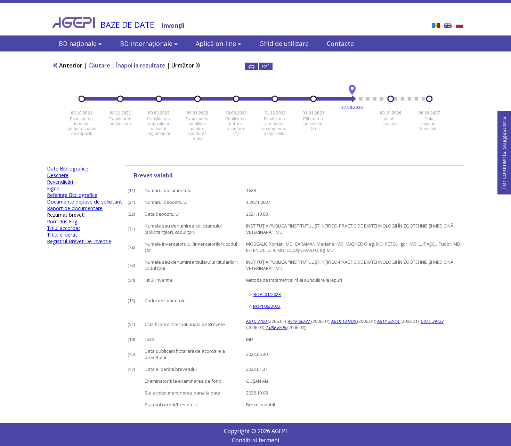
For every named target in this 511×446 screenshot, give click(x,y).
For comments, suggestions (504, 153)
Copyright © (241, 431)
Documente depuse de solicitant (84, 201)
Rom (52, 221)
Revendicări (60, 181)
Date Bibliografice (67, 168)
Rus (63, 221)
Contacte (340, 43)
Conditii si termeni (255, 440)
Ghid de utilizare (284, 43)
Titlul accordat (63, 228)
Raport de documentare (75, 208)
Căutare (99, 65)
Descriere (57, 175)
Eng (73, 221)
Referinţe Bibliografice (72, 195)
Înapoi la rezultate (140, 65)
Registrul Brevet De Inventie (79, 241)
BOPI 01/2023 (267, 294)
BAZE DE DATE (127, 24)
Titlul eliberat (62, 234)
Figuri (53, 188)
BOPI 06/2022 (267, 306)
